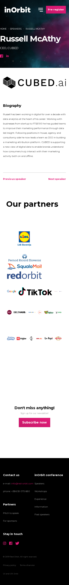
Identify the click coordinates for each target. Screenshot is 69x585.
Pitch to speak (11, 513)
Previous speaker (14, 179)
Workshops (40, 491)
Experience (40, 498)
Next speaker (57, 179)
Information (41, 506)
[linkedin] (7, 55)
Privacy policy (9, 565)
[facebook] (1, 55)
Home (3, 29)
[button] (40, 9)
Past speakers (41, 514)
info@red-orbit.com (22, 483)
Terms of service (27, 565)
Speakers (15, 29)
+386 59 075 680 (20, 491)
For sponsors (10, 520)
